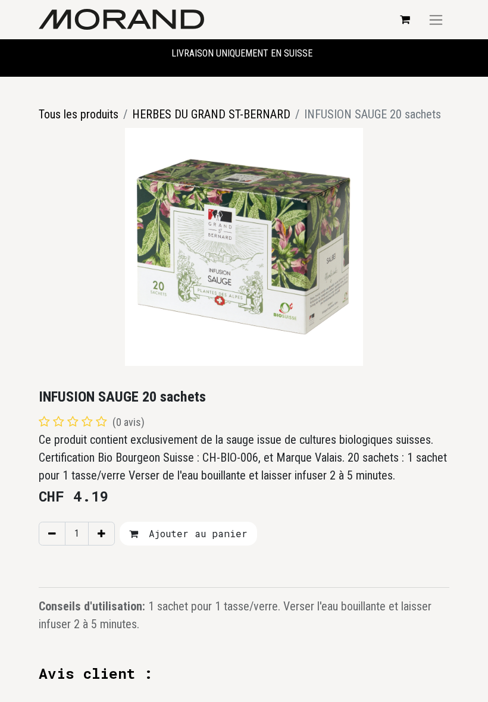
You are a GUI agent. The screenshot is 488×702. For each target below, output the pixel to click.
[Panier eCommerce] (405, 20)
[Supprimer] (52, 534)
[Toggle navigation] (436, 19)
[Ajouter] (101, 534)
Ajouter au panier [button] (195, 533)
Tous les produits (78, 114)
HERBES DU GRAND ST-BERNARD (211, 114)
